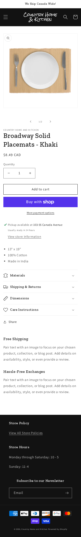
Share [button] (13, 322)
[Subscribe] (67, 493)
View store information (24, 237)
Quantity (9, 164)
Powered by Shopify (57, 529)
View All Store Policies (26, 433)
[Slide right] (50, 121)
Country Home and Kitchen (34, 529)
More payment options (40, 212)
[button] (6, 17)
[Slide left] (31, 121)
